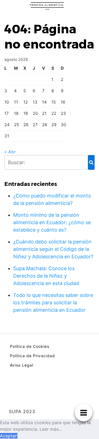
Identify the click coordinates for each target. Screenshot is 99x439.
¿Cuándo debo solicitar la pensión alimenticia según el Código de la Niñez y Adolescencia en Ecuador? (53, 249)
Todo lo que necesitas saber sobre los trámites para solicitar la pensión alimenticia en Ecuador (53, 302)
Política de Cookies (29, 346)
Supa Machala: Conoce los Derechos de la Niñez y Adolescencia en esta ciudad (46, 275)
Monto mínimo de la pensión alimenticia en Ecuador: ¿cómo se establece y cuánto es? (52, 222)
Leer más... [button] (51, 429)
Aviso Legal (21, 365)
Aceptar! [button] (9, 435)
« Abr (10, 152)
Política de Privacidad (32, 355)
